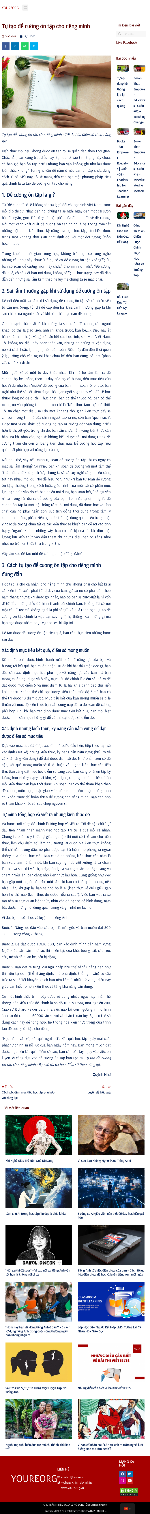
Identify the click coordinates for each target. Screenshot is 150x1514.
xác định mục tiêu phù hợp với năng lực (49, 672)
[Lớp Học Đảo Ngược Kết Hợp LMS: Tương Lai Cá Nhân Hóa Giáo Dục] (111, 1302)
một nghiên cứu (97, 1002)
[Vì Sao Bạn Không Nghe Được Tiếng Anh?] (111, 1135)
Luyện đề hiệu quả (99, 1092)
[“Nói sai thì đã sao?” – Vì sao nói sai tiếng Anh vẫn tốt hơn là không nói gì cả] (38, 1245)
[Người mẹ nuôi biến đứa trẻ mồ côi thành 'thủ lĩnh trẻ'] (38, 1419)
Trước (9, 1086)
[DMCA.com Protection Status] (129, 1495)
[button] (25, 8)
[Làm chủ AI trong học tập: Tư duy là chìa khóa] (38, 1188)
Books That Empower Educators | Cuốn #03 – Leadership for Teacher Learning (123, 168)
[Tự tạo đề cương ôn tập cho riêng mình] (56, 92)
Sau (105, 1086)
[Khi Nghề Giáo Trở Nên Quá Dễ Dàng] (38, 1135)
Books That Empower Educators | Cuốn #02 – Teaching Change (139, 100)
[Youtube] (130, 1480)
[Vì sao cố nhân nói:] (111, 1419)
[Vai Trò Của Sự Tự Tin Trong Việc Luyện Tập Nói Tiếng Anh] (38, 1362)
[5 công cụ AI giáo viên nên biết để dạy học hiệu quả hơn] (111, 1188)
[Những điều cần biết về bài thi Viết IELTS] (111, 1362)
